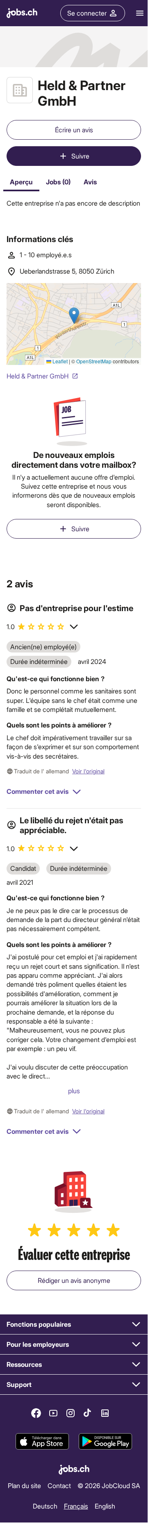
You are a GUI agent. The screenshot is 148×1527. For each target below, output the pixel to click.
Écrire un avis (74, 130)
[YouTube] (53, 1413)
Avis (90, 182)
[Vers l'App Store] (42, 1441)
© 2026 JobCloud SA (108, 1485)
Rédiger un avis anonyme (74, 1280)
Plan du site (24, 1485)
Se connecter (87, 13)
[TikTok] (87, 1413)
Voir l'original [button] (88, 771)
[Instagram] (70, 1413)
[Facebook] (36, 1413)
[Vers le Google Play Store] (105, 1441)
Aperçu (21, 182)
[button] (43, 627)
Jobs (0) (58, 182)
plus (74, 1090)
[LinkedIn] (105, 1413)
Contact (59, 1485)
